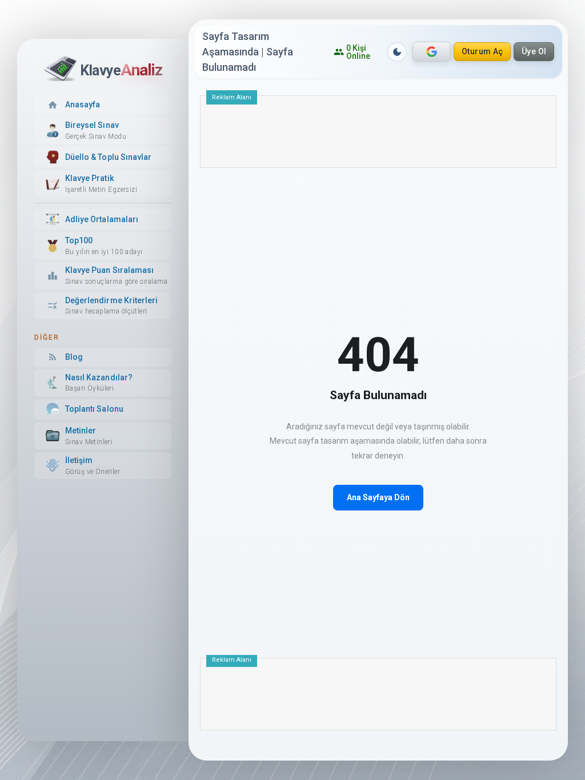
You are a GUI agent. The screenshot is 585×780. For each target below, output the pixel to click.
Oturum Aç (482, 51)
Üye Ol (534, 51)
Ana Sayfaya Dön (378, 497)
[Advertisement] (378, 135)
